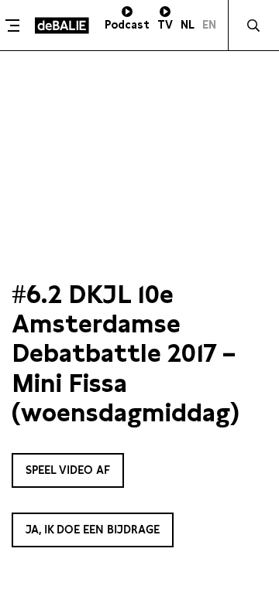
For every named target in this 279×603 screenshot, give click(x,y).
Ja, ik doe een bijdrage (93, 529)
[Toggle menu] (15, 25)
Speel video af (68, 470)
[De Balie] (62, 25)
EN (209, 25)
